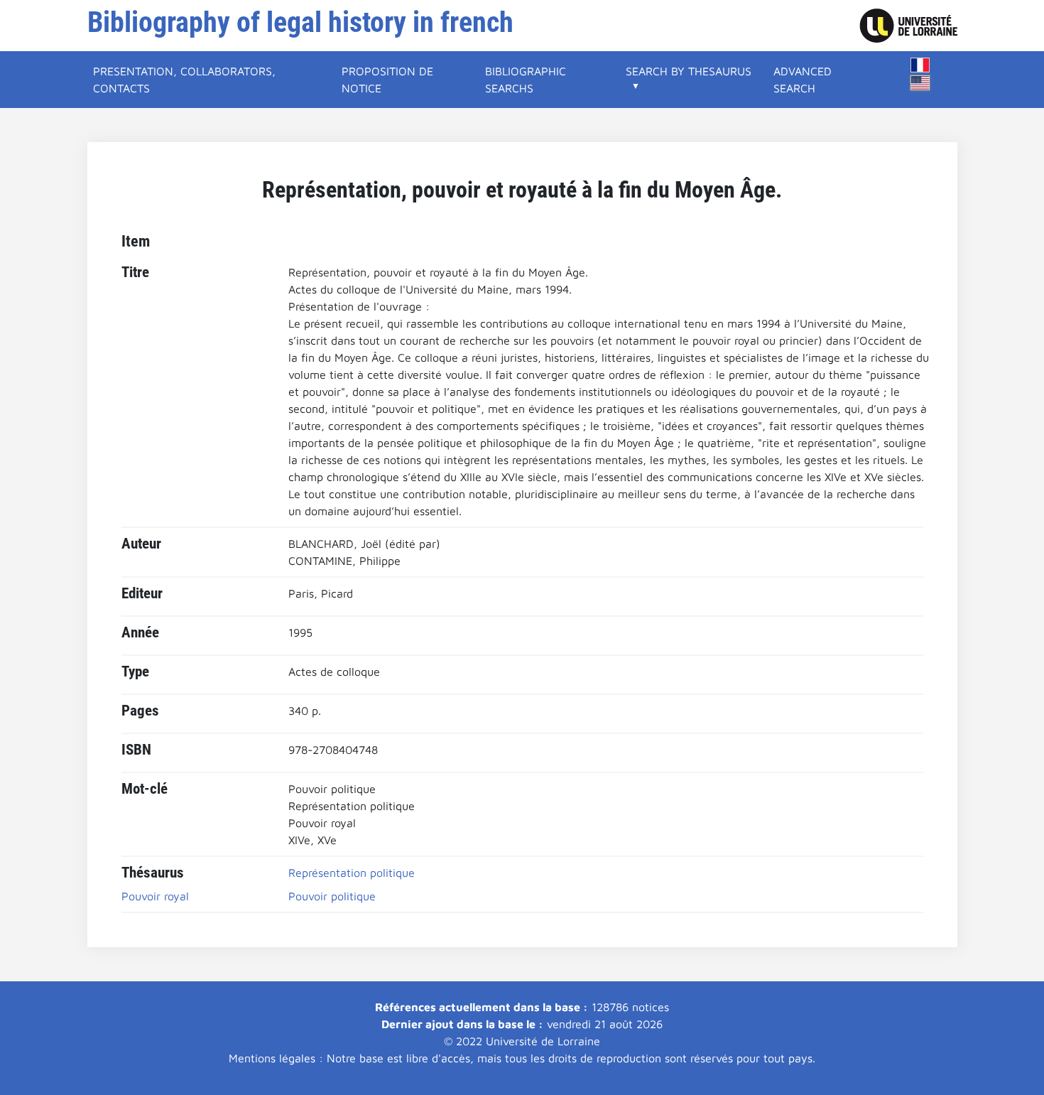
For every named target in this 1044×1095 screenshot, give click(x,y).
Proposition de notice (387, 80)
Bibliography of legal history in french (300, 22)
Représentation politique (351, 872)
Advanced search (802, 80)
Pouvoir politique (332, 896)
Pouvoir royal (155, 896)
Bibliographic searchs (525, 80)
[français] (920, 65)
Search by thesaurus (688, 71)
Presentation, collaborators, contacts (184, 80)
